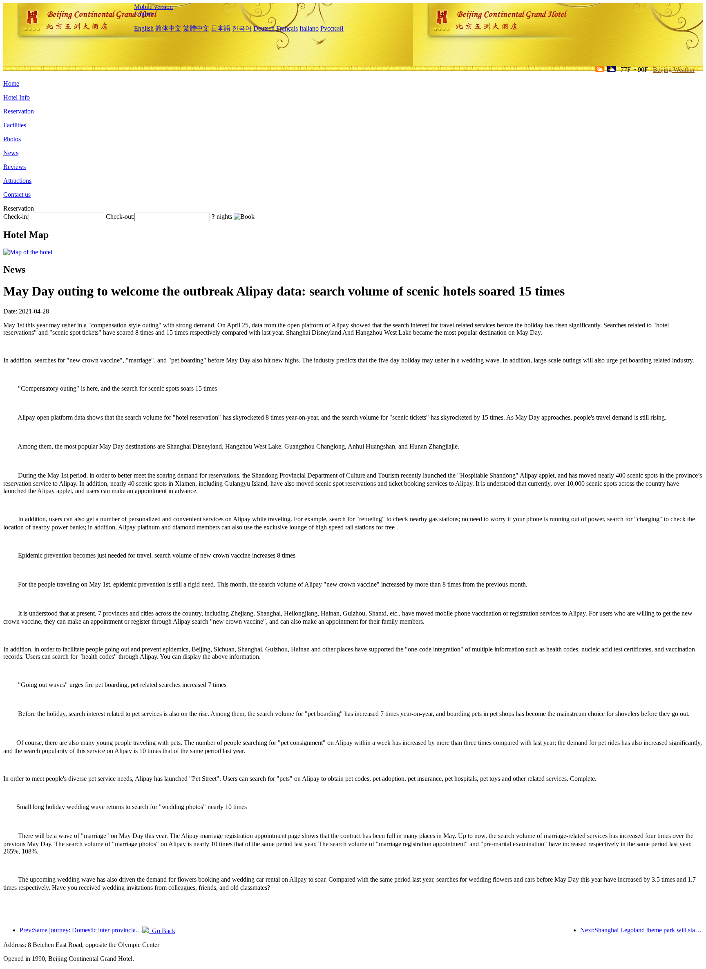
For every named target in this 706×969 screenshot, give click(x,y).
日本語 (220, 28)
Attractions (17, 180)
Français (287, 28)
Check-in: (16, 216)
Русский (332, 28)
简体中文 (168, 28)
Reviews (14, 166)
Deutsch (264, 28)
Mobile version (153, 6)
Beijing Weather (674, 69)
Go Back (162, 930)
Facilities (14, 125)
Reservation (18, 111)
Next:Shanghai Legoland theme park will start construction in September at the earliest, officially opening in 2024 (641, 930)
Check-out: (120, 216)
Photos (12, 139)
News (10, 152)
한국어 (242, 28)
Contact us (17, 194)
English (144, 14)
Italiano (309, 28)
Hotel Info (16, 97)
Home (11, 83)
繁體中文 (196, 28)
